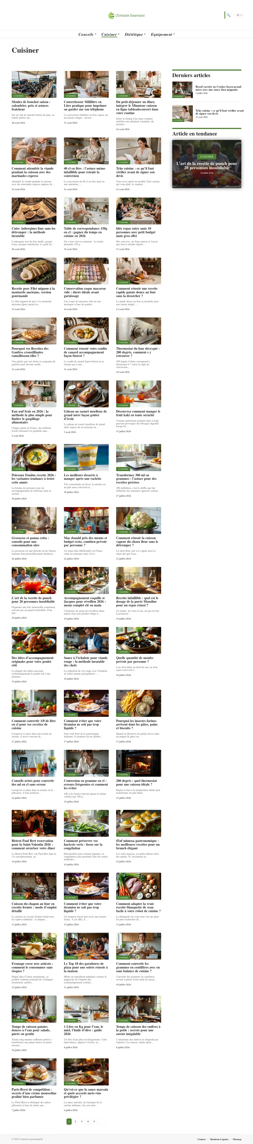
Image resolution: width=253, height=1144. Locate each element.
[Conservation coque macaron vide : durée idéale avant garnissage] (86, 271)
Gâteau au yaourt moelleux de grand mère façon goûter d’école (85, 415)
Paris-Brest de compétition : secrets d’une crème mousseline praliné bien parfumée (34, 1093)
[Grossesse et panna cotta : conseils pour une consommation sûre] (34, 520)
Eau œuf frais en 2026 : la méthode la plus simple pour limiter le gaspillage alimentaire (32, 417)
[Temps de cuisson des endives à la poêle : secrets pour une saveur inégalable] (138, 1009)
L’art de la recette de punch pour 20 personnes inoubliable (33, 599)
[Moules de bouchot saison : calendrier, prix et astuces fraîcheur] (34, 84)
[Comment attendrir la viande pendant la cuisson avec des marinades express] (34, 151)
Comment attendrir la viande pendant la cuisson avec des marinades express (33, 172)
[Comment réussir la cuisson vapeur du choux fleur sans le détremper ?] (138, 520)
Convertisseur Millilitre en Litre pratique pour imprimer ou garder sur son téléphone (85, 105)
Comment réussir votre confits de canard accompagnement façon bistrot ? (85, 352)
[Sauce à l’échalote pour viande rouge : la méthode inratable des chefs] (86, 640)
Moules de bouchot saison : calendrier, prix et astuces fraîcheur (31, 105)
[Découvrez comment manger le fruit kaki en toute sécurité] (138, 393)
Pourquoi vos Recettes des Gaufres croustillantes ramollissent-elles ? (30, 352)
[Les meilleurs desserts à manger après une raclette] (86, 457)
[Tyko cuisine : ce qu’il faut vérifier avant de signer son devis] (138, 151)
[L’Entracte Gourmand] (126, 15)
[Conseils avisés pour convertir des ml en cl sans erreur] (34, 763)
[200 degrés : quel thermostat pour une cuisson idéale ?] (138, 763)
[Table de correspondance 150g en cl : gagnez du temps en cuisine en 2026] (86, 211)
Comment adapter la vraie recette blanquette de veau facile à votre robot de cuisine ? (138, 907)
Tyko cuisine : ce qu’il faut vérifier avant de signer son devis (135, 172)
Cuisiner (19, 96)
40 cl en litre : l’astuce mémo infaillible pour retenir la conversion (84, 172)
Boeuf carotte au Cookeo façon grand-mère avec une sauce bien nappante (219, 88)
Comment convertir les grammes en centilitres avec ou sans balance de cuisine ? (138, 967)
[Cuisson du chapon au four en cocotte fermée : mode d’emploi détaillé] (34, 886)
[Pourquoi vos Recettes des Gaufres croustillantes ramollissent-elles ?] (34, 330)
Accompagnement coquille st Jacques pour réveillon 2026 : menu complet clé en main (85, 601)
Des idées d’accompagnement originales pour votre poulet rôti (33, 661)
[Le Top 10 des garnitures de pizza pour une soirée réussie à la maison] (86, 946)
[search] (228, 15)
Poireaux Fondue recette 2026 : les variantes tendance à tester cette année (34, 479)
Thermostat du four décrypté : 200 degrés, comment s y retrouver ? (138, 352)
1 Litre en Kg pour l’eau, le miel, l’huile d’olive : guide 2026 (83, 1030)
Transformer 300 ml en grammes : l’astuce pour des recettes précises (136, 479)
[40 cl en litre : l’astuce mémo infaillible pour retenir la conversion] (86, 151)
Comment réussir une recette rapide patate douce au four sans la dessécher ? (137, 292)
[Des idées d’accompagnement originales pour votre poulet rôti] (34, 640)
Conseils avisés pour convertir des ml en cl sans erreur (33, 782)
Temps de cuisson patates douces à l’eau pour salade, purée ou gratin (31, 1030)
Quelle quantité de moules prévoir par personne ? (134, 659)
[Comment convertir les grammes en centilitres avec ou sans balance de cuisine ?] (138, 946)
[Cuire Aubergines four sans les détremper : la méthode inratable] (34, 211)
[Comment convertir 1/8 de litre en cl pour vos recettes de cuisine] (34, 703)
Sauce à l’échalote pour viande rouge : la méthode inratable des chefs (86, 661)
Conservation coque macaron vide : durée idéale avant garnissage (85, 292)
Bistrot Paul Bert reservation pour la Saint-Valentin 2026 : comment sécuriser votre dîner (33, 844)
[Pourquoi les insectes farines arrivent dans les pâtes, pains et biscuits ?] (138, 703)
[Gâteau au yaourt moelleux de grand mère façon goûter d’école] (86, 393)
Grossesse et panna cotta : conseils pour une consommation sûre (30, 541)
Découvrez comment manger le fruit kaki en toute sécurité (138, 413)
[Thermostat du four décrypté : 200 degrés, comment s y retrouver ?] (138, 330)
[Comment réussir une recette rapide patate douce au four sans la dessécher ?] (138, 271)
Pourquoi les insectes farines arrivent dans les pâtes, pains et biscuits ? (137, 724)
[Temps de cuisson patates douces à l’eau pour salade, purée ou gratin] (34, 1009)
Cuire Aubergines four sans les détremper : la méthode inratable (33, 232)
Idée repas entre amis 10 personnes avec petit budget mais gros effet (135, 232)
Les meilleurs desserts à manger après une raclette (82, 477)
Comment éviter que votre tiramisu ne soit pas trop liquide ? (82, 724)
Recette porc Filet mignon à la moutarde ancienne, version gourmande (33, 292)
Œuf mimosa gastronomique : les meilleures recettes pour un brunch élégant (138, 844)
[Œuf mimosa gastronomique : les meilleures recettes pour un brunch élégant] (138, 823)
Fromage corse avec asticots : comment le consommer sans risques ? (32, 967)
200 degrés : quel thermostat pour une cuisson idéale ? (136, 782)
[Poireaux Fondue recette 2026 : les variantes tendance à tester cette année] (34, 457)
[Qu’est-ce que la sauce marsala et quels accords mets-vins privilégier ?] (86, 1071)
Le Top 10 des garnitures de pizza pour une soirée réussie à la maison (86, 967)
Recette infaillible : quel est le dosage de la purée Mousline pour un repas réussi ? (137, 601)
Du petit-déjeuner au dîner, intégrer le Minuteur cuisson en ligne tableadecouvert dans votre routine (137, 107)
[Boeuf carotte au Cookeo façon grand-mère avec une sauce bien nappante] (182, 90)
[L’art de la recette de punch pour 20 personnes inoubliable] (34, 580)
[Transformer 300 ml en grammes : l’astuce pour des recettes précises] (138, 457)
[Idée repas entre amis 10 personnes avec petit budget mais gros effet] (138, 211)
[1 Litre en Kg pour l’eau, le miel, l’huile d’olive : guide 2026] (86, 1009)
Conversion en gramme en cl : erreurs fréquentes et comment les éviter (86, 784)
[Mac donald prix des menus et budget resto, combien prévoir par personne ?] (86, 520)
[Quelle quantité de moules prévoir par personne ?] (138, 640)
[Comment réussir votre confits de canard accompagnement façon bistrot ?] (86, 330)
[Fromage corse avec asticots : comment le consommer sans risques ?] (34, 946)
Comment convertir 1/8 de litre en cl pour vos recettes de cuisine (34, 724)
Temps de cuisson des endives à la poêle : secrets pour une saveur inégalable (138, 1030)
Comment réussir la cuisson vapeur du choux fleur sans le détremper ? (137, 541)
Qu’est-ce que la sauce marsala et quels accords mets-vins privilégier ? (86, 1093)
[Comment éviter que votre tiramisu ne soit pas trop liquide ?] (86, 703)
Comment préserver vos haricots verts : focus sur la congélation (83, 844)
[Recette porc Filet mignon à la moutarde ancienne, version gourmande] (34, 271)
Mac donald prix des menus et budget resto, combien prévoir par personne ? (85, 541)
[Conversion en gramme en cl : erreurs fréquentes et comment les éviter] (86, 763)
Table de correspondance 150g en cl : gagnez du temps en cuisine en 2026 (85, 232)
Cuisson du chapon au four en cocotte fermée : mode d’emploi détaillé (34, 907)
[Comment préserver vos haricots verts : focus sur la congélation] (86, 823)
